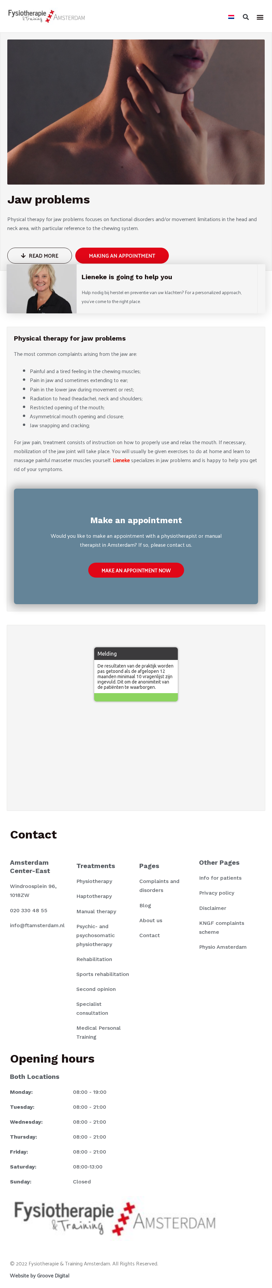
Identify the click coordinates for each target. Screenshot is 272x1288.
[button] (245, 16)
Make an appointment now (136, 570)
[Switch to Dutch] (231, 16)
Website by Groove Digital (39, 1275)
